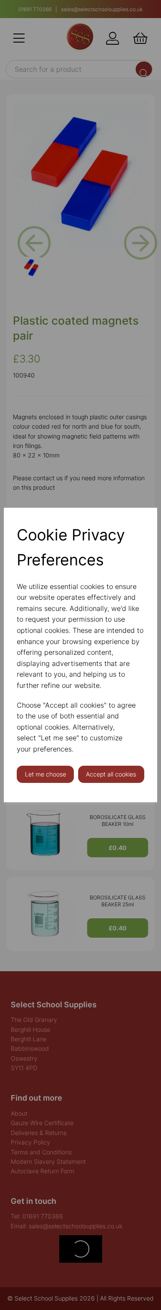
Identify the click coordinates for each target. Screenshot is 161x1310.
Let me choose (45, 774)
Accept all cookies (111, 774)
